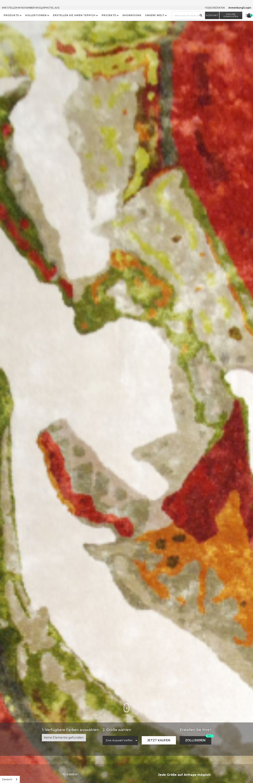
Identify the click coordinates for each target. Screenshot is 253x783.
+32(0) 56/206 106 (215, 7)
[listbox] (10, 779)
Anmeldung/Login (239, 7)
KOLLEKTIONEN (36, 15)
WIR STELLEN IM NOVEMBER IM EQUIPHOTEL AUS (30, 7)
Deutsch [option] (7, 779)
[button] (13, 15)
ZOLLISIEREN (195, 740)
